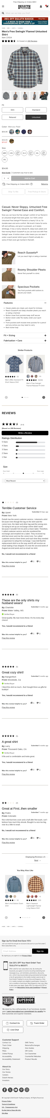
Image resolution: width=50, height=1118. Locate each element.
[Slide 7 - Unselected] (27, 397)
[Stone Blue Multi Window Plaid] (28, 376)
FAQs (4, 1051)
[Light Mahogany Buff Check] (36, 896)
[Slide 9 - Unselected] (27, 917)
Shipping (5, 1048)
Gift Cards (29, 1051)
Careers (5, 1075)
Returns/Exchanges (32, 1045)
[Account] (41, 6)
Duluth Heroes (7, 1078)
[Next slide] (43, 397)
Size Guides (29, 1048)
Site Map (5, 1113)
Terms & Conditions (8, 1104)
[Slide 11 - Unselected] (29, 917)
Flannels (20, 28)
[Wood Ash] (14, 896)
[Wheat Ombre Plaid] (28, 896)
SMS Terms (29, 1042)
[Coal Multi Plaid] (36, 376)
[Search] (3, 13)
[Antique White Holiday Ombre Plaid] (32, 376)
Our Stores (6, 1072)
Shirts (14, 28)
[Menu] (3, 6)
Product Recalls (31, 1059)
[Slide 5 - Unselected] (25, 397)
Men (8, 28)
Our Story (6, 1069)
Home (3, 28)
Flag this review (8, 566)
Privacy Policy (27, 955)
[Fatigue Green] (10, 896)
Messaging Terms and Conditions (28, 987)
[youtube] (15, 1090)
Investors (5, 1080)
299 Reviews (32, 41)
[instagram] (27, 1090)
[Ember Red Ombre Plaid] (32, 896)
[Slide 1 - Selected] (22, 397)
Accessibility (7, 1056)
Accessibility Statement (11, 1059)
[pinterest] (21, 1090)
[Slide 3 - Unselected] (24, 397)
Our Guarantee (30, 1054)
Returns (44, 184)
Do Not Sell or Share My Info (11, 1110)
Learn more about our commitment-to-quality (25, 1011)
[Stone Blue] (6, 896)
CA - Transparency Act (10, 1107)
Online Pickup (7, 1054)
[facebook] (4, 1090)
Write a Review (25, 433)
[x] (10, 1090)
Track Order (7, 1045)
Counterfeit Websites (33, 1056)
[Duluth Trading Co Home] (24, 7)
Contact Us (6, 1042)
